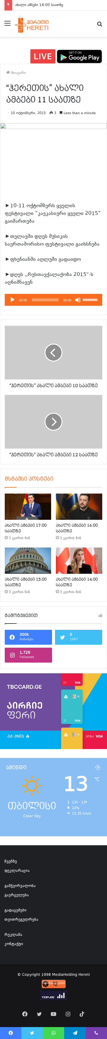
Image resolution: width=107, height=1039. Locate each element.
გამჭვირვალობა (20, 886)
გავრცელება (16, 895)
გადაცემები (15, 911)
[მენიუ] (7, 26)
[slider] (91, 299)
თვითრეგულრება (21, 920)
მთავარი (18, 73)
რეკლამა (13, 935)
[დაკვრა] (12, 300)
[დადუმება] (78, 300)
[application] (53, 300)
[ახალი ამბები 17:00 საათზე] (28, 507)
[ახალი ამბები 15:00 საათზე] (28, 561)
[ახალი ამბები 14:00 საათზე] (79, 561)
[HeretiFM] (37, 24)
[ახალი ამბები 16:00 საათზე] (79, 507)
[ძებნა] (100, 26)
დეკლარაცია (17, 871)
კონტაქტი (13, 944)
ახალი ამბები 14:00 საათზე (39, 5)
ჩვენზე (10, 862)
